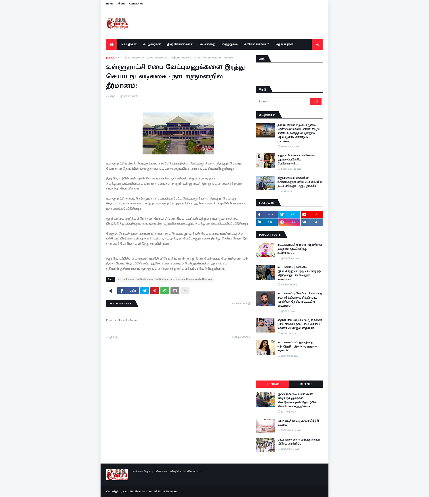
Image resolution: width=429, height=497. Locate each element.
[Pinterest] (154, 290)
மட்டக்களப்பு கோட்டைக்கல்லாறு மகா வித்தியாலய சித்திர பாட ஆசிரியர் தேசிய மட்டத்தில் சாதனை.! (300, 299)
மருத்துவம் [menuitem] (230, 44)
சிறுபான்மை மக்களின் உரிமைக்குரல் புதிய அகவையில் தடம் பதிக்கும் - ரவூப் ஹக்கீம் (300, 182)
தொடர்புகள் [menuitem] (284, 44)
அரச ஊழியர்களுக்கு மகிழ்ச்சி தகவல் (298, 423)
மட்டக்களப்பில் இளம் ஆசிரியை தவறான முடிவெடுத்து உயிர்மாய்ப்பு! (300, 249)
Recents (306, 384)
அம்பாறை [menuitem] (207, 44)
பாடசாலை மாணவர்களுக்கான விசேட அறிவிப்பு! (299, 442)
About (121, 3)
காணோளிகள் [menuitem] (255, 44)
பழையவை (240, 337)
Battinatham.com (141, 491)
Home (110, 3)
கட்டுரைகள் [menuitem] (152, 44)
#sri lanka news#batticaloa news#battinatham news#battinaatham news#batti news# (175, 58)
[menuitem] (111, 44)
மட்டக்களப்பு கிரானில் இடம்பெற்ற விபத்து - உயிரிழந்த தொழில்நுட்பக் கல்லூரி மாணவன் (299, 273)
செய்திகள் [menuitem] (129, 44)
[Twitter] (144, 290)
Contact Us (136, 3)
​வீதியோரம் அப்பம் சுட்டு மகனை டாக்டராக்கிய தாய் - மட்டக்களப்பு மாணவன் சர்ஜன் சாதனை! (300, 324)
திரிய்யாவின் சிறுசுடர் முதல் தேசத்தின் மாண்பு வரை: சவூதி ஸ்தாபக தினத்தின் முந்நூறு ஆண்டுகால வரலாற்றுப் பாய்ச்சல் (299, 133)
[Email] (174, 290)
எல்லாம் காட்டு (241, 303)
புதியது (113, 337)
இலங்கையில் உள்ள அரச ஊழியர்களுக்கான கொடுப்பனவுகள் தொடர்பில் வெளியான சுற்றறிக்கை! (297, 400)
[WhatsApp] (164, 290)
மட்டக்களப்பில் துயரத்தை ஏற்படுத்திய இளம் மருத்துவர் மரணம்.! (297, 346)
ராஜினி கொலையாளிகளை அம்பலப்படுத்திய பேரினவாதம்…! (296, 159)
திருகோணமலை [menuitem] (180, 44)
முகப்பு (110, 58)
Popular (273, 384)
